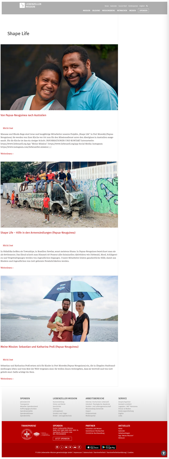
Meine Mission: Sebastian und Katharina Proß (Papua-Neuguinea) (39, 346)
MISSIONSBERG (108, 10)
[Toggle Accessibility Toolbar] (164, 453)
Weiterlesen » (7, 153)
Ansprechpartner (124, 402)
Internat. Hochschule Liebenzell (97, 402)
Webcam (121, 438)
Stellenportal (133, 6)
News (107, 6)
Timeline (56, 409)
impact (88, 411)
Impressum (78, 452)
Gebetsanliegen (124, 433)
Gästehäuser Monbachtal (95, 431)
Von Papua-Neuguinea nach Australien (23, 115)
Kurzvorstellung (58, 402)
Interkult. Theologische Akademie (98, 404)
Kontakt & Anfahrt (125, 404)
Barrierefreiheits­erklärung (116, 452)
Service (122, 398)
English (142, 6)
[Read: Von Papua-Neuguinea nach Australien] (59, 76)
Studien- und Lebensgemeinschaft (98, 406)
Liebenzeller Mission (65, 398)
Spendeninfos (25, 416)
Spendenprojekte (26, 411)
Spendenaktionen (26, 413)
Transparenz (24, 404)
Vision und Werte (59, 404)
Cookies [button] (131, 452)
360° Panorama (131, 406)
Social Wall (123, 6)
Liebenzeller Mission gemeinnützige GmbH (56, 452)
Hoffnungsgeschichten (28, 409)
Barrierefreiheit (100, 452)
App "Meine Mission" (126, 436)
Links (120, 416)
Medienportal (90, 416)
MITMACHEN (122, 10)
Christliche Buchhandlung (95, 433)
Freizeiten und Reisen (94, 429)
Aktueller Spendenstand (29, 406)
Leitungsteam (58, 411)
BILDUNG (96, 10)
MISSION (86, 10)
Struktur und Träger (60, 413)
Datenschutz (88, 452)
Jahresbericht (25, 402)
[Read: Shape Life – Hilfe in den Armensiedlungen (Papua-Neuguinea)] (59, 194)
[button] (146, 5)
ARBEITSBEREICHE (95, 398)
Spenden (25, 398)
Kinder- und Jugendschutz (62, 416)
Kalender (113, 6)
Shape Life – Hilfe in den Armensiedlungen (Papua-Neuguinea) (38, 232)
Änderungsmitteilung (126, 411)
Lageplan (121, 406)
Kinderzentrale (91, 413)
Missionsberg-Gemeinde (94, 409)
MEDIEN (132, 10)
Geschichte (57, 406)
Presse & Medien (124, 409)
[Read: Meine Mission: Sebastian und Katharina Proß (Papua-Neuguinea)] (59, 308)
